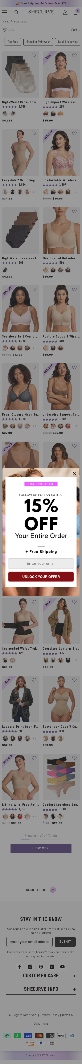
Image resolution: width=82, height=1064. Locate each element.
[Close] (74, 473)
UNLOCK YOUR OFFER (41, 576)
